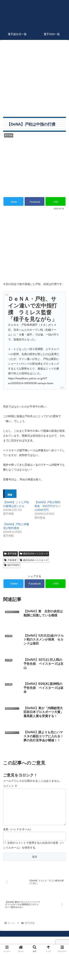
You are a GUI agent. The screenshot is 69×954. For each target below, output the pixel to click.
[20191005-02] (34, 274)
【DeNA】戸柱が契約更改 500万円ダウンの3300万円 (47, 506)
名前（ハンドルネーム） (18, 829)
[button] (61, 561)
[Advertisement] (34, 77)
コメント (10, 785)
